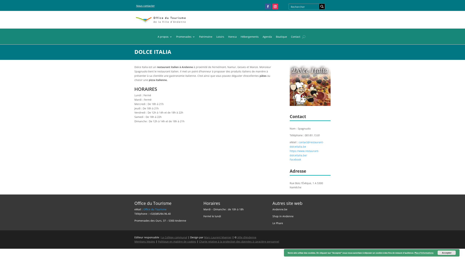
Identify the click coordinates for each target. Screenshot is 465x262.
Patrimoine (205, 36)
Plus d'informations (424, 252)
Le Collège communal (174, 237)
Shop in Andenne (283, 216)
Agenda (267, 36)
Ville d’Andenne (246, 237)
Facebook (295, 159)
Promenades (183, 36)
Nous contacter (145, 5)
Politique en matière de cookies (177, 241)
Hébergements (250, 36)
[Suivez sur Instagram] (275, 6)
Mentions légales (144, 241)
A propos (163, 36)
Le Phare (277, 223)
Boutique (281, 36)
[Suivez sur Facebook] (268, 6)
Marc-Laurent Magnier (218, 237)
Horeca (232, 36)
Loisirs (220, 36)
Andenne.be (279, 209)
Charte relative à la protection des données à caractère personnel (239, 241)
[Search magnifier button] (322, 6)
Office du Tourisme (155, 209)
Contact (295, 36)
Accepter (447, 252)
